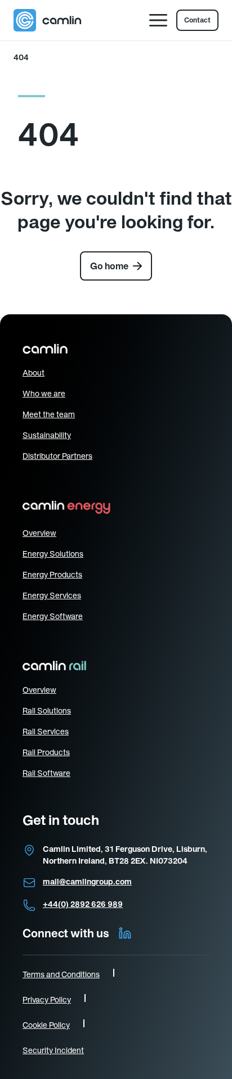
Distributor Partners (57, 456)
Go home (109, 266)
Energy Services (52, 595)
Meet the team (49, 414)
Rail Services (46, 731)
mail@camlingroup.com (87, 881)
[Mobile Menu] (158, 20)
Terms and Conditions (61, 974)
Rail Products (46, 752)
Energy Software (53, 616)
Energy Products (52, 574)
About (33, 372)
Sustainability (47, 435)
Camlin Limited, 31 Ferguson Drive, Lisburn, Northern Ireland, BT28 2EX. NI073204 (125, 855)
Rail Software (46, 773)
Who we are (44, 393)
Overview (39, 533)
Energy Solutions (53, 553)
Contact (197, 20)
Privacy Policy (47, 999)
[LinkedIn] (125, 933)
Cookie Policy (46, 1025)
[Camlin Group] (48, 20)
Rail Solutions (47, 710)
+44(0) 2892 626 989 (83, 904)
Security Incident (53, 1050)
